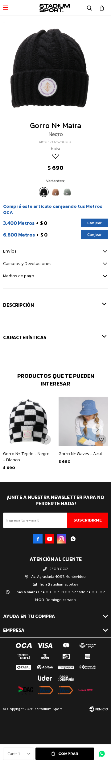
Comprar (68, 754)
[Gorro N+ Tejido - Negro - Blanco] (27, 421)
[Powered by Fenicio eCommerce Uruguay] (98, 709)
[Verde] (67, 192)
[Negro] (44, 192)
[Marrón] (55, 192)
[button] (89, 7)
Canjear (94, 223)
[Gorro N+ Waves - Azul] (83, 421)
